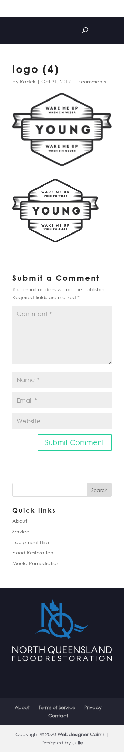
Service (20, 531)
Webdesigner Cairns (81, 734)
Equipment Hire (30, 542)
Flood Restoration (32, 552)
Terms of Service (57, 707)
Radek (27, 81)
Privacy (93, 707)
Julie (77, 742)
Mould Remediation (36, 563)
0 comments (91, 81)
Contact (58, 715)
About (19, 520)
